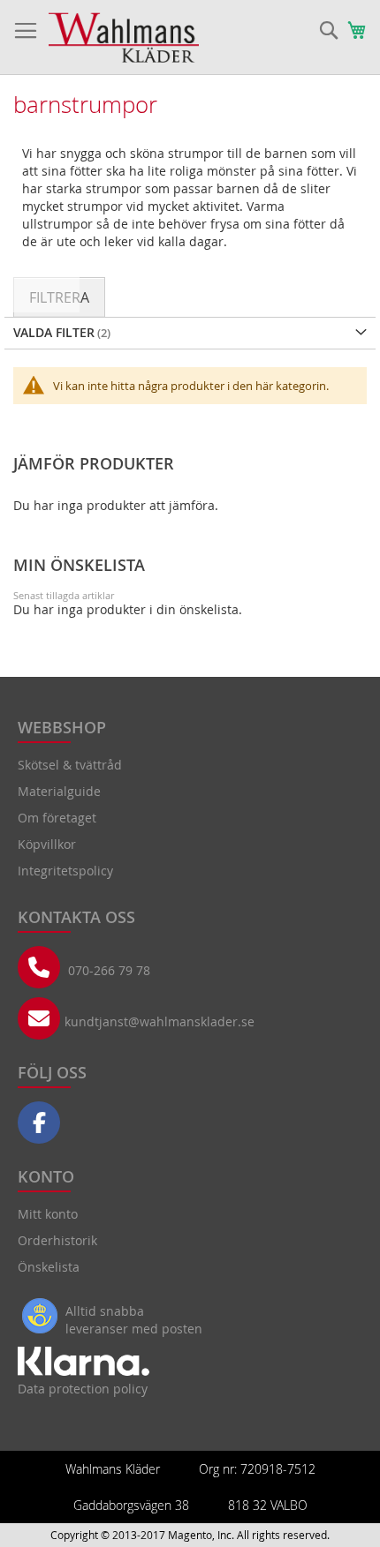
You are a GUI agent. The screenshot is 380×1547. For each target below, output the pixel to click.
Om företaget (57, 817)
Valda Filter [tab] (54, 332)
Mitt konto (48, 1213)
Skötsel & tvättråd (70, 764)
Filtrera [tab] (59, 297)
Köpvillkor (47, 844)
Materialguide (59, 791)
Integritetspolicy (65, 870)
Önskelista (49, 1266)
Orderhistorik (57, 1240)
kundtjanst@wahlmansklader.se (160, 1021)
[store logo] (124, 37)
